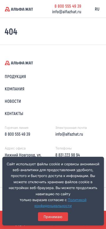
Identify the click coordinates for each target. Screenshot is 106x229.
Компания (14, 88)
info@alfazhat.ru (66, 11)
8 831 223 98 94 (67, 154)
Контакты (14, 113)
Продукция (15, 76)
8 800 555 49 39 (67, 6)
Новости (13, 101)
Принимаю (53, 217)
